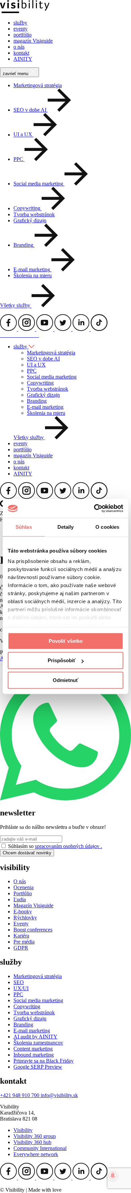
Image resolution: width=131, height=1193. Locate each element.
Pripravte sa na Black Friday (43, 1061)
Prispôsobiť (62, 660)
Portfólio (22, 893)
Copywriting (40, 383)
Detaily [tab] (65, 527)
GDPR (20, 948)
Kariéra (21, 936)
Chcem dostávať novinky (27, 852)
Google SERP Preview (37, 1067)
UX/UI (21, 988)
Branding (37, 401)
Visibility (23, 1130)
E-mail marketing (45, 407)
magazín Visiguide (33, 41)
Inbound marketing (33, 1055)
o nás (19, 47)
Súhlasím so (55, 846)
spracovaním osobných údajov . (68, 846)
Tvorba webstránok (34, 214)
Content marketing (33, 1049)
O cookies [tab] (107, 527)
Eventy (21, 923)
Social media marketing (52, 377)
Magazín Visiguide (33, 905)
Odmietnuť (65, 680)
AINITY (22, 59)
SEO (18, 982)
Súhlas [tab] (23, 527)
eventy (20, 29)
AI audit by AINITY (35, 1036)
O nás (19, 881)
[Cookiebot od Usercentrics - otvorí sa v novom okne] (94, 508)
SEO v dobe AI (43, 358)
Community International (40, 1148)
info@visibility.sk (59, 1095)
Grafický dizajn (29, 220)
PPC (32, 371)
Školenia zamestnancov (38, 1042)
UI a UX (36, 364)
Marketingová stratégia (37, 85)
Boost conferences (32, 929)
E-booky (22, 911)
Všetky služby (16, 305)
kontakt (21, 53)
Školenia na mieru (32, 275)
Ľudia (19, 899)
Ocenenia (23, 887)
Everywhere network (35, 1154)
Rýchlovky (25, 917)
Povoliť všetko (66, 641)
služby (20, 22)
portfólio (22, 35)
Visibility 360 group (34, 1136)
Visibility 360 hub (32, 1142)
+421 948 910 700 (20, 1095)
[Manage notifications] (112, 1175)
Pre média (24, 942)
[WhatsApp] (65, 798)
